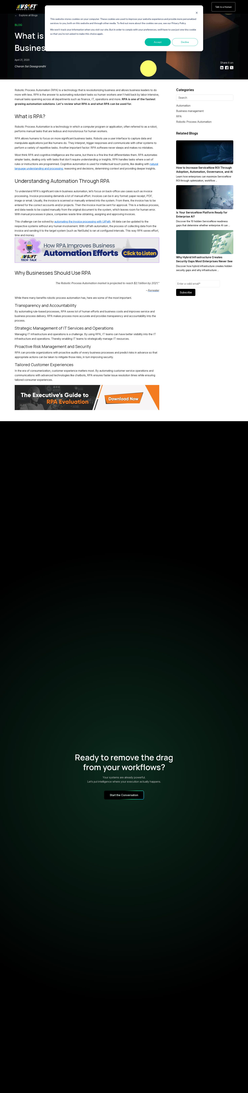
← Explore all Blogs (26, 15)
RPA (179, 116)
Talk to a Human (223, 6)
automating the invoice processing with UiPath (82, 221)
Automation (183, 105)
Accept (158, 42)
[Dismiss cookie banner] (197, 13)
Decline (185, 42)
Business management (190, 111)
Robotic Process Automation (194, 121)
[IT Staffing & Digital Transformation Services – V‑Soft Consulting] (30, 7)
